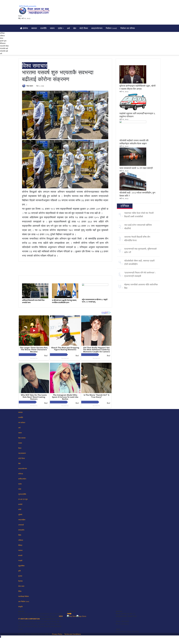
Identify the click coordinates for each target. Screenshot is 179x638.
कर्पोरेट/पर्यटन (22, 479)
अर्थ (68, 28)
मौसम (1, 38)
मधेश (19, 489)
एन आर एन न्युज (23, 499)
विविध (19, 591)
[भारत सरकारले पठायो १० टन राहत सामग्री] (132, 165)
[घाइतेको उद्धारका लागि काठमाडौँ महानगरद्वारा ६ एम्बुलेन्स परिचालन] (132, 111)
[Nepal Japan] (34, 10)
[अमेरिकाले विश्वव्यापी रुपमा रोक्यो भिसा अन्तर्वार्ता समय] (35, 298)
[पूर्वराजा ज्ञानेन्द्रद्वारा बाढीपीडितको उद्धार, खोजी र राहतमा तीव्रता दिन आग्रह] (132, 83)
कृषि (19, 571)
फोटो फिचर (84, 28)
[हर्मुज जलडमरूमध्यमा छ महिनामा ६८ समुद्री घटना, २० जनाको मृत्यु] (95, 285)
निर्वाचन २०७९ (111, 28)
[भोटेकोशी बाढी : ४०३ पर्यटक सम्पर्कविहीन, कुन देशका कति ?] (132, 190)
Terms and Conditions (72, 634)
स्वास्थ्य (20, 550)
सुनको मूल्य (3, 41)
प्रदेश (60, 28)
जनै (1, 54)
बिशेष (19, 535)
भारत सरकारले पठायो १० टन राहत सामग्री (136, 168)
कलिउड (20, 474)
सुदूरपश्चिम (21, 566)
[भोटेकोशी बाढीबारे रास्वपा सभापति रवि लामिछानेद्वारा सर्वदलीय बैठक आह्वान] (132, 122)
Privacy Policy (57, 634)
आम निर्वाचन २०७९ (23, 601)
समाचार (34, 28)
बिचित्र (20, 545)
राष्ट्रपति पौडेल (4, 46)
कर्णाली (20, 504)
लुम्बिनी (20, 515)
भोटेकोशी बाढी (4, 51)
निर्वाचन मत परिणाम (127, 28)
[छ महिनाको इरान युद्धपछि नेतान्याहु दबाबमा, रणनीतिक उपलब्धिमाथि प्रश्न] (65, 298)
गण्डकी (20, 561)
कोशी (19, 509)
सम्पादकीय (21, 530)
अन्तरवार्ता (21, 525)
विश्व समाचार (34, 65)
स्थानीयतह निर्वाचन (23, 596)
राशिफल (2, 36)
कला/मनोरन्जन (96, 28)
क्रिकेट (20, 581)
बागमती (20, 555)
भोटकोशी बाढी (4, 48)
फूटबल (20, 576)
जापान (52, 28)
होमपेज (25, 28)
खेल (74, 28)
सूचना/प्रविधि (22, 494)
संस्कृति (20, 607)
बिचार (19, 448)
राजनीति (43, 28)
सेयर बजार (21, 586)
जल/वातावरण (22, 453)
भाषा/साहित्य (21, 520)
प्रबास (20, 443)
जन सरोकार (21, 423)
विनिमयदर (3, 43)
